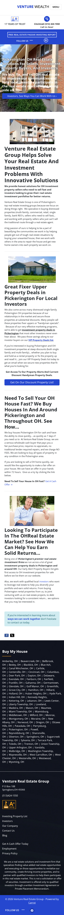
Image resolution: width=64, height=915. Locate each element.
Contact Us (8, 830)
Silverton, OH (16, 736)
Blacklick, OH (31, 664)
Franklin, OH (15, 682)
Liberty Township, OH (21, 704)
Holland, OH (15, 693)
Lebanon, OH (34, 700)
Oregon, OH (42, 722)
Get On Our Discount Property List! (32, 382)
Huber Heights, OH (35, 693)
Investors (7, 821)
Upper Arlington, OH (20, 747)
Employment (9, 848)
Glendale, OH (16, 686)
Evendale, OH (16, 679)
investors (44, 581)
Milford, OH (36, 715)
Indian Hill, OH (17, 697)
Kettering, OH (16, 700)
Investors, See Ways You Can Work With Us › (32, 96)
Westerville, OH (27, 758)
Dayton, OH (34, 675)
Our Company (10, 825)
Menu (56, 6)
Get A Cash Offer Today (15, 843)
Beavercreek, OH (30, 661)
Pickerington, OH (18, 729)
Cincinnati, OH (36, 672)
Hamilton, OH (35, 690)
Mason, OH (32, 708)
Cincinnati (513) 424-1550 (47, 25)
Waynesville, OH (18, 754)
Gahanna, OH (32, 682)
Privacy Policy (9, 853)
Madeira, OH (16, 708)
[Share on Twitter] (12, 635)
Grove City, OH (17, 690)
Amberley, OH (10, 661)
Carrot (32, 902)
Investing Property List (14, 816)
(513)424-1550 (10, 795)
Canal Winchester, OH (21, 668)
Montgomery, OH (18, 718)
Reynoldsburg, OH (19, 733)
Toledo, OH (15, 744)
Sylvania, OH (28, 740)
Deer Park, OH (17, 675)
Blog (4, 835)
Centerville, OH (17, 672)
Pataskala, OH (22, 726)
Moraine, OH (38, 718)
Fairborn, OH (34, 679)
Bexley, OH (15, 664)
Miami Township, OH (20, 711)
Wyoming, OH (16, 761)
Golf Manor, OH (35, 686)
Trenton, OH (31, 744)
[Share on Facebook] (6, 635)
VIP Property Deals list (40, 340)
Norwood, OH (25, 722)
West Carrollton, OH (41, 754)
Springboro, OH (35, 736)
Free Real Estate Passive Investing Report (32, 34)
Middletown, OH (18, 715)
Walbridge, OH (17, 751)
